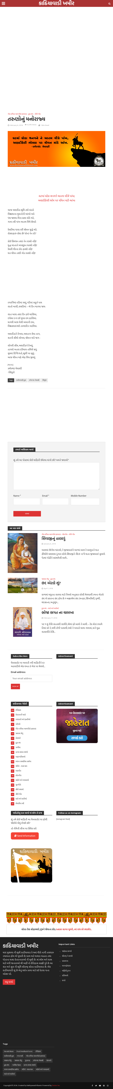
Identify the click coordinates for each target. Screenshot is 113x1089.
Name (17, 496)
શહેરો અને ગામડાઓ (42, 1069)
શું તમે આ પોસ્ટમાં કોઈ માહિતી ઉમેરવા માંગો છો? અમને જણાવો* (41, 460)
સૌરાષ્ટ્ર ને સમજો (67, 956)
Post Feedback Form (24, 1051)
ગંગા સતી (20, 1055)
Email (45, 496)
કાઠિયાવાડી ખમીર (20, 946)
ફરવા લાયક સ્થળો (30, 1064)
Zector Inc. (56, 1085)
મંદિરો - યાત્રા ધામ (27, 1069)
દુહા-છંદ (30, 114)
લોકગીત (64, 534)
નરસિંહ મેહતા (16, 1064)
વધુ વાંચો (9, 982)
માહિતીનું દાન (66, 970)
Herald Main (9, 1051)
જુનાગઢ (27, 1060)
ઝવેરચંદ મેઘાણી (34, 380)
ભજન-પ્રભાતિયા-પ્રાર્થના (11, 1069)
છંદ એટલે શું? (51, 583)
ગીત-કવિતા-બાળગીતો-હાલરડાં (17, 114)
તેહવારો (48, 1060)
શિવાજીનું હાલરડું (53, 538)
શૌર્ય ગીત (38, 114)
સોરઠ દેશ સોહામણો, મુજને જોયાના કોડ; (56, 929)
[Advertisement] (55, 19)
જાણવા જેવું (45, 579)
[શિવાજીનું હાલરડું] (22, 553)
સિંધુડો (44, 380)
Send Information (26, 836)
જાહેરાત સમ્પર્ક (67, 951)
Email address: (18, 672)
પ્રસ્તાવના (65, 961)
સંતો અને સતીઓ (53, 608)
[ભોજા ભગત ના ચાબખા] (22, 622)
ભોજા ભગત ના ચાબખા (58, 612)
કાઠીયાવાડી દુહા (21, 380)
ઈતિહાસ (38, 1051)
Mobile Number (78, 496)
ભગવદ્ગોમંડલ (66, 965)
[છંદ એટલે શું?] (22, 585)
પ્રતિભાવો (65, 975)
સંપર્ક (63, 980)
